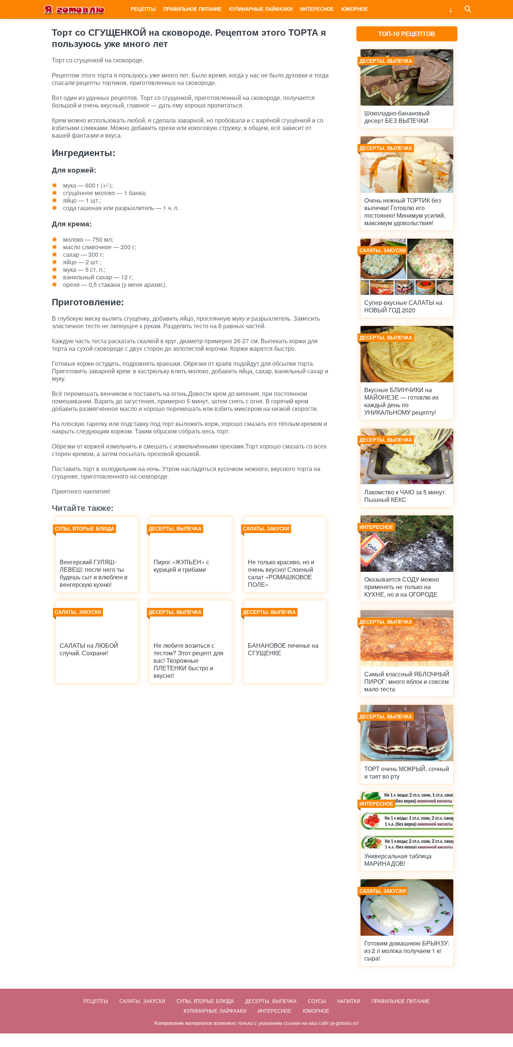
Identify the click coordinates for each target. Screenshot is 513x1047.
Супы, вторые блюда (205, 1001)
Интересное (317, 8)
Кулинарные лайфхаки (261, 8)
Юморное (354, 8)
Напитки (348, 1001)
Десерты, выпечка (271, 1001)
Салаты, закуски (142, 1001)
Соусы (317, 1001)
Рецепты (143, 8)
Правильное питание (192, 8)
